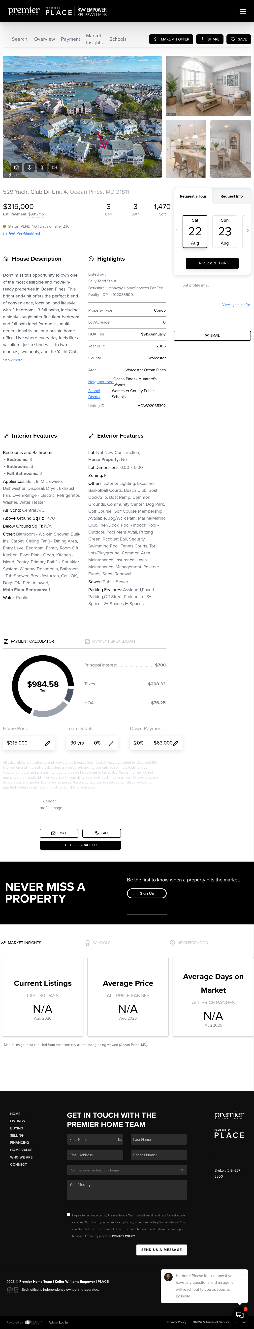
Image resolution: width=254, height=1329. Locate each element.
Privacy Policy (123, 1236)
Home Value (21, 1150)
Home (15, 1114)
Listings (17, 1121)
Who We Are (21, 1157)
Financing (19, 1143)
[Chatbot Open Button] (240, 1315)
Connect (18, 1165)
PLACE (103, 1282)
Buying (16, 1128)
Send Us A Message (161, 1250)
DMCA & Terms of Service (211, 1322)
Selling (17, 1135)
